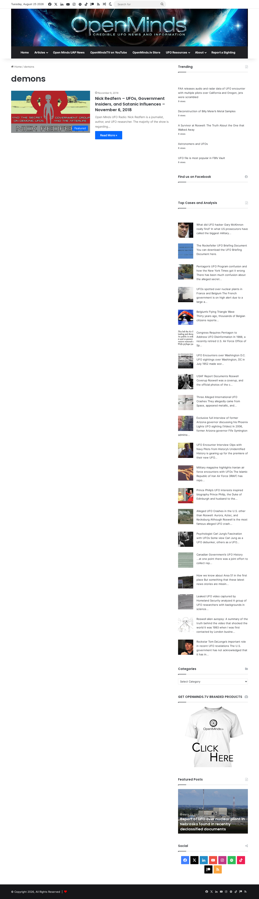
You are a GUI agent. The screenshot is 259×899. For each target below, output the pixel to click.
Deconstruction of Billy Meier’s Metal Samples (207, 111)
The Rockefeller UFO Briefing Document (221, 245)
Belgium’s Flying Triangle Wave (215, 311)
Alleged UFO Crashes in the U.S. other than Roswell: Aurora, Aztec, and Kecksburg (220, 515)
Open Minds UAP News (69, 52)
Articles (39, 52)
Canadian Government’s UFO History (219, 554)
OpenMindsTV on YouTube (108, 52)
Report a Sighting (223, 52)
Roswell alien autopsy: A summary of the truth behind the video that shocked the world (222, 623)
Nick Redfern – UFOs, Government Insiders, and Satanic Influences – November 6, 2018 (130, 104)
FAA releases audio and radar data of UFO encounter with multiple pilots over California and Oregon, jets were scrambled (211, 93)
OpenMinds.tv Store (146, 52)
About (199, 52)
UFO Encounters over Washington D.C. (220, 355)
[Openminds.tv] (129, 27)
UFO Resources (176, 52)
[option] (213, 811)
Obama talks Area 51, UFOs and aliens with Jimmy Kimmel (209, 826)
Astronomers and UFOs (193, 143)
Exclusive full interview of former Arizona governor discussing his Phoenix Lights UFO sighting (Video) (222, 422)
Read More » (108, 135)
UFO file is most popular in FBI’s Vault (201, 158)
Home (25, 52)
